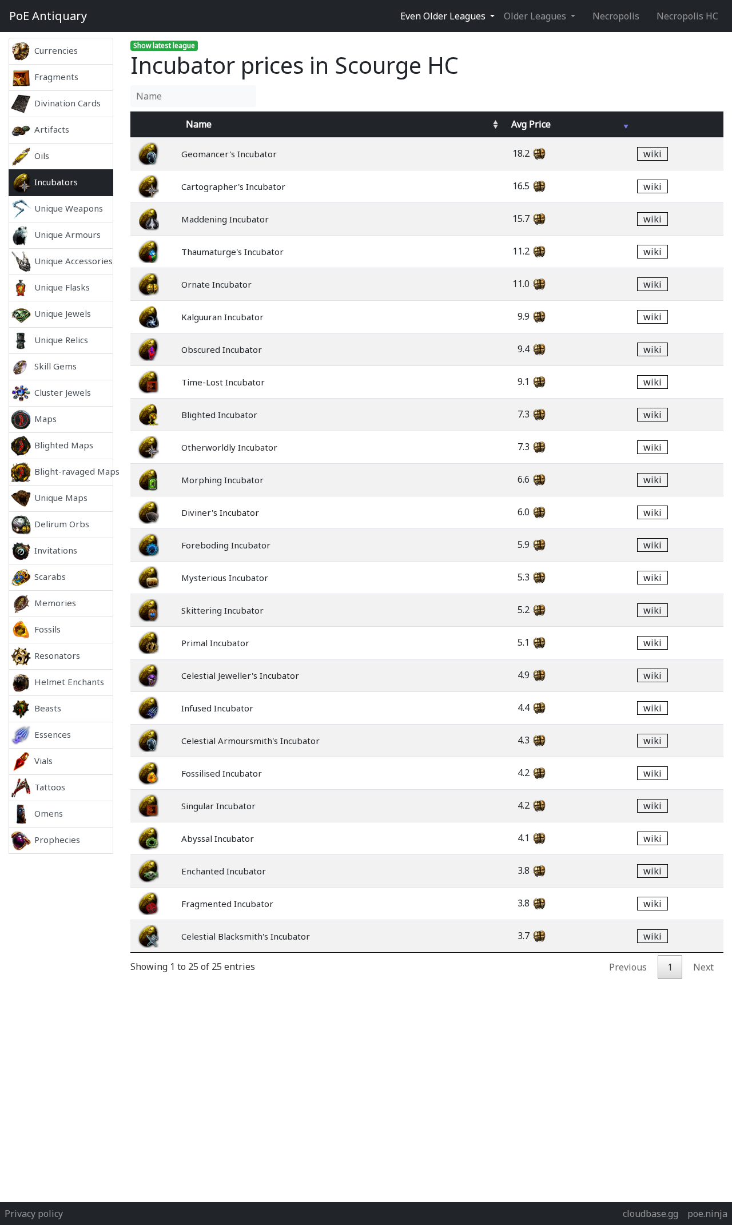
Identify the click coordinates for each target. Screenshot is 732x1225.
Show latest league (164, 45)
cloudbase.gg (650, 1213)
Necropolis (615, 16)
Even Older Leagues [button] (444, 16)
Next (703, 967)
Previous (628, 967)
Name (199, 124)
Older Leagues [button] (536, 16)
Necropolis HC (687, 16)
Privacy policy (34, 1213)
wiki (652, 154)
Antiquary (48, 15)
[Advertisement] (61, 1024)
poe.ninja (707, 1213)
